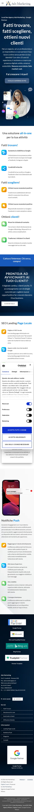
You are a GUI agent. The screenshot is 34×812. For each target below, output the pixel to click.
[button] (2, 3)
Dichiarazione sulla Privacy (22, 801)
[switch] (29, 409)
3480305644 (8, 688)
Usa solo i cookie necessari (17, 444)
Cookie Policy (7, 801)
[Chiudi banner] (31, 366)
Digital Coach (5, 784)
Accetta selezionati (17, 437)
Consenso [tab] (5, 371)
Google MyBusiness (13, 799)
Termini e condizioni (17, 802)
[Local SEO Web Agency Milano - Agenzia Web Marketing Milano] (18, 3)
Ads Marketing (7, 786)
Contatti (24, 799)
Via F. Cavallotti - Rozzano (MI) (10, 678)
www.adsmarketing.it (10, 683)
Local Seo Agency (10, 798)
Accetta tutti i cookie (17, 430)
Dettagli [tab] (14, 371)
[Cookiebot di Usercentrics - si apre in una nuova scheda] (19, 366)
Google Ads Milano (23, 798)
